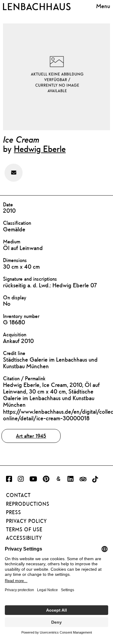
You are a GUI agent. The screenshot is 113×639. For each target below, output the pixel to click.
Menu (103, 6)
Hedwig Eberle (40, 149)
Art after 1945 (31, 436)
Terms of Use (24, 529)
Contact (18, 495)
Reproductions (27, 504)
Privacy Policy (26, 521)
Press (13, 512)
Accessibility (24, 538)
